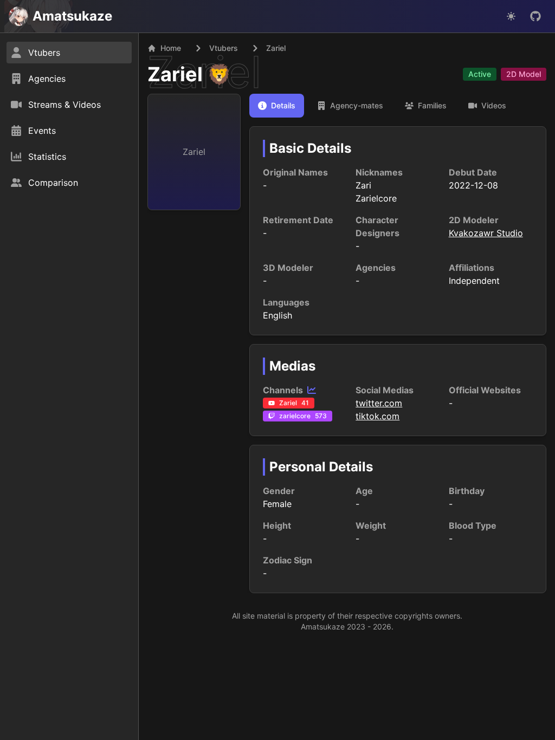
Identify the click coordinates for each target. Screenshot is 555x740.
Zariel (175, 74)
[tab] (276, 106)
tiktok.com (377, 416)
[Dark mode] (511, 16)
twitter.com (379, 403)
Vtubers (223, 48)
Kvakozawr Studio (486, 233)
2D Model (523, 74)
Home (170, 48)
